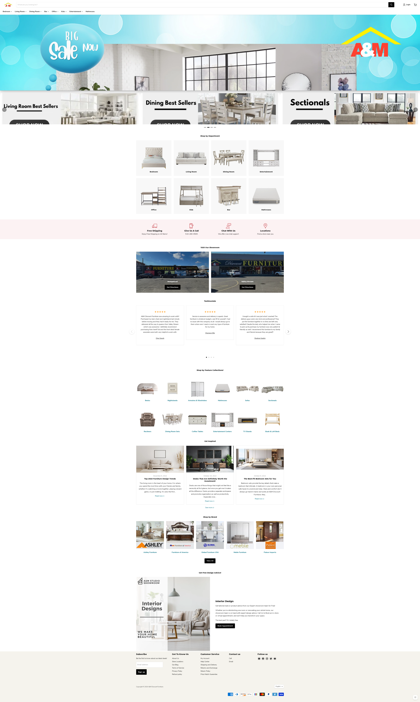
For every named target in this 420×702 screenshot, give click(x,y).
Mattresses (90, 11)
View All (210, 561)
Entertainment (75, 11)
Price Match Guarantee (209, 674)
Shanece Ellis (210, 333)
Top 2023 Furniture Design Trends (160, 479)
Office (54, 11)
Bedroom (7, 11)
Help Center (205, 661)
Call (230, 658)
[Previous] (4, 109)
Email (231, 661)
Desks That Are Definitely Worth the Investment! (210, 480)
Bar (46, 11)
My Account (205, 658)
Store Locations (177, 661)
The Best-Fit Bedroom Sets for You (260, 479)
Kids (63, 11)
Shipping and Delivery (209, 665)
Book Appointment (225, 626)
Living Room (20, 11)
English (278, 686)
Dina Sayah (160, 338)
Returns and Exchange (209, 668)
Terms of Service (178, 668)
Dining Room (34, 11)
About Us (175, 658)
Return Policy (205, 671)
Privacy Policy (177, 671)
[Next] (415, 109)
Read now (159, 496)
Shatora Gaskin (260, 338)
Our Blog (175, 665)
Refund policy (177, 674)
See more (209, 507)
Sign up (141, 672)
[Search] (391, 4)
